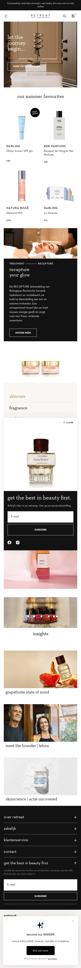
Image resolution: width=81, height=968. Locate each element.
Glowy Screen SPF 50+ (19, 151)
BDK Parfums (55, 146)
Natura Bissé (17, 208)
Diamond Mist (14, 213)
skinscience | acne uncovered (31, 799)
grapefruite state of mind (27, 692)
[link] (22, 124)
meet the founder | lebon (27, 746)
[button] (6, 16)
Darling (13, 146)
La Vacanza (50, 213)
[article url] (40, 669)
